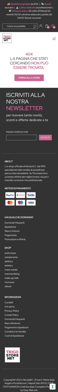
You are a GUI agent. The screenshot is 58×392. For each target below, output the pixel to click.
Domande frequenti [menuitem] (14, 222)
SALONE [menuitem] (8, 286)
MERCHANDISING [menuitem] (12, 273)
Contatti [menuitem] (9, 302)
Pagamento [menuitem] (11, 235)
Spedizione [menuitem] (10, 226)
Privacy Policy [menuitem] (12, 310)
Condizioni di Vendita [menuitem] (15, 331)
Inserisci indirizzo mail (17, 131)
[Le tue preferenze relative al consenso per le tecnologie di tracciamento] (53, 387)
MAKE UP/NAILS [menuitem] (12, 278)
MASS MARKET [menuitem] (11, 269)
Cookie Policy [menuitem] (12, 315)
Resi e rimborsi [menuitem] (12, 231)
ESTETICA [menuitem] (9, 265)
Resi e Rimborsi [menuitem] (12, 323)
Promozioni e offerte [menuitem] (15, 239)
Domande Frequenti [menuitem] (15, 319)
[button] (35, 27)
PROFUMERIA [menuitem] (10, 253)
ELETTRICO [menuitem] (9, 261)
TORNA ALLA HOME (29, 77)
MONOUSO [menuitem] (9, 282)
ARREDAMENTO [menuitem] (11, 257)
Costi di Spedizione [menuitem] (14, 335)
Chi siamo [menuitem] (10, 306)
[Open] (54, 39)
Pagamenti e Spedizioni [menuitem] (16, 327)
